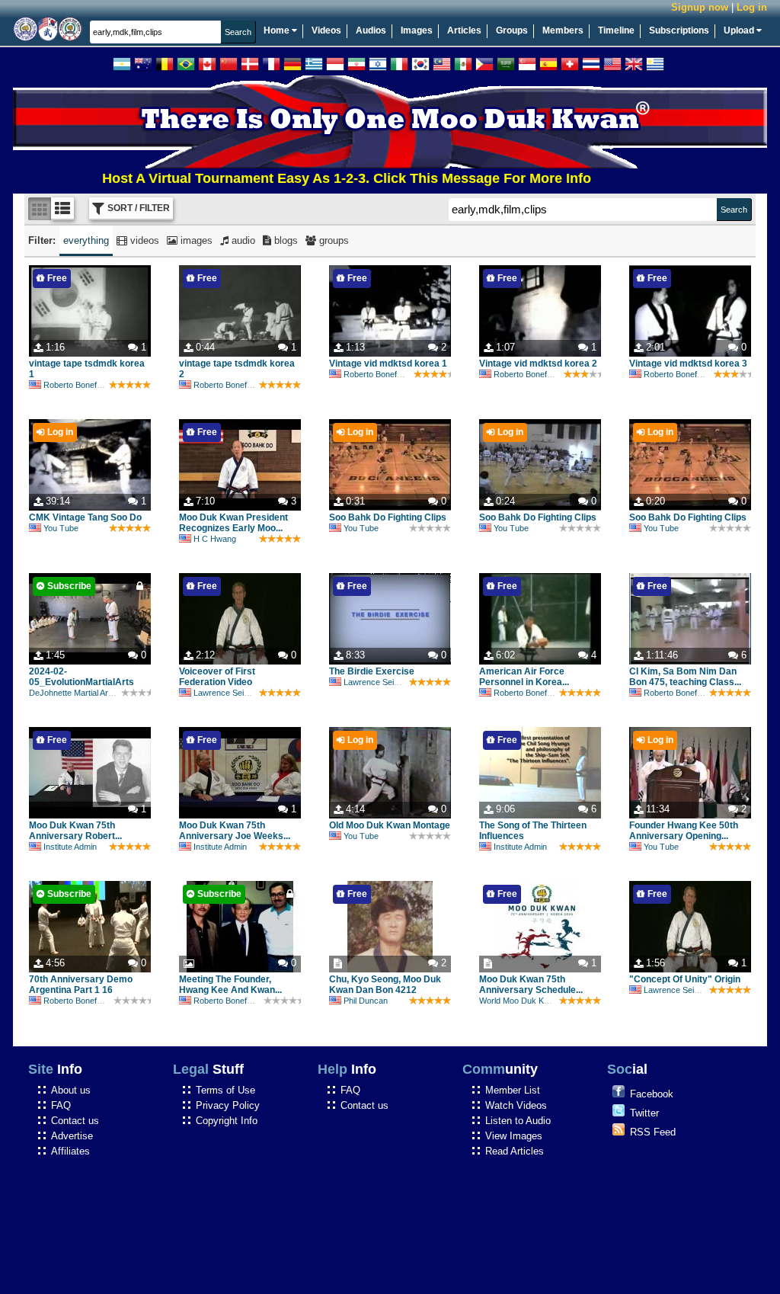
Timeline (616, 30)
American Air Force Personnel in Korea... (524, 676)
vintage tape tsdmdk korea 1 (87, 369)
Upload (740, 30)
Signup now (699, 7)
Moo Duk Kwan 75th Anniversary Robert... (75, 830)
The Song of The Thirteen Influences (533, 830)
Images (417, 30)
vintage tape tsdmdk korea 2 (237, 369)
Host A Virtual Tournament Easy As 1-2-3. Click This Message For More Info (316, 178)
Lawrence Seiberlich (230, 692)
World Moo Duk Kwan (519, 1000)
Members (562, 30)
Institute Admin (70, 846)
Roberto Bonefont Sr (81, 384)
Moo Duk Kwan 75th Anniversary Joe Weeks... (234, 830)
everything (86, 240)
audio (242, 240)
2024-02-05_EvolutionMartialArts (81, 676)
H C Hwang (214, 538)
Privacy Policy (228, 1105)
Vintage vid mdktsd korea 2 (538, 363)
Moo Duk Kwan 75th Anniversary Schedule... (531, 984)
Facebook (651, 1094)
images (195, 240)
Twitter (644, 1113)
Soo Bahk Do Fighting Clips (387, 517)
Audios (371, 30)
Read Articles (514, 1151)
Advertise (72, 1136)
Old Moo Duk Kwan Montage (389, 825)
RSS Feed (653, 1132)
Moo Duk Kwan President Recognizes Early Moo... (233, 522)
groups (332, 240)
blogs (284, 240)
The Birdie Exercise (371, 671)
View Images (513, 1136)
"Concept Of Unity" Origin (684, 979)
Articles (464, 30)
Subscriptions (679, 30)
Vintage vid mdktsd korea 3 (688, 363)
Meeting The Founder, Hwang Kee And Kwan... (230, 984)
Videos (326, 30)
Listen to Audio (518, 1120)
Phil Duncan (366, 1000)
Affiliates (70, 1151)
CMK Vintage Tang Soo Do (85, 517)
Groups (512, 30)
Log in (752, 7)
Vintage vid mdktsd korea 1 (388, 363)
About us (71, 1090)
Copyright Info (226, 1120)
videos (143, 240)
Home (278, 30)
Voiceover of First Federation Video (217, 676)
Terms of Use (225, 1090)
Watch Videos (516, 1105)
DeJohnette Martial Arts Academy (90, 692)
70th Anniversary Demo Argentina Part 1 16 (81, 984)
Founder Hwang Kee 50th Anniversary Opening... (683, 830)
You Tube (60, 528)
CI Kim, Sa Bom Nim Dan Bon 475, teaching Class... (685, 676)
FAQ (61, 1105)
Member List (512, 1090)
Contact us (75, 1120)
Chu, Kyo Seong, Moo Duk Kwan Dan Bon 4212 (385, 984)
